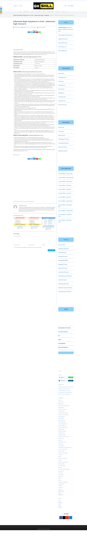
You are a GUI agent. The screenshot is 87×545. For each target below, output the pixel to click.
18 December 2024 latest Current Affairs (64, 390)
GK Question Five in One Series (62, 436)
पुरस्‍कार (59, 339)
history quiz (60, 443)
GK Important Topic (61, 434)
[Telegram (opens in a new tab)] (73, 5)
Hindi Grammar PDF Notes (64, 291)
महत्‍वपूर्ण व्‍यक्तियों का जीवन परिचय (64, 328)
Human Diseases (60, 445)
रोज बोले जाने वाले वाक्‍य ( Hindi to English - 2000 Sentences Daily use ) (65, 29)
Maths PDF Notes (62, 280)
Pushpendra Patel (18, 27)
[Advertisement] (34, 42)
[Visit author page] (15, 206)
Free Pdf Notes (60, 502)
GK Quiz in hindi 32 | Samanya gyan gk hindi (20, 226)
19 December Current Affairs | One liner (64, 388)
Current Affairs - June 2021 (64, 193)
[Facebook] (29, 32)
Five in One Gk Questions (62, 423)
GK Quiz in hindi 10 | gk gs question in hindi (34, 226)
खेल (59, 335)
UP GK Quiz (61, 131)
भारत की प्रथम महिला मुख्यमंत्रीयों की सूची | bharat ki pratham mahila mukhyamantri (48, 227)
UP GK (59, 485)
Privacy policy (60, 507)
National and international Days (63, 469)
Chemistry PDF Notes (63, 272)
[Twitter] (31, 32)
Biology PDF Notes (62, 264)
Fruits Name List (62, 46)
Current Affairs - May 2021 (64, 189)
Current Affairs (60, 411)
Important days (60, 451)
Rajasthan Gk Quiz (62, 151)
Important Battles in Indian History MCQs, (64, 447)
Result (59, 478)
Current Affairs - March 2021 (65, 181)
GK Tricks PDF (61, 244)
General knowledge (41, 27)
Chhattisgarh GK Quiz (63, 139)
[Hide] (0, 14)
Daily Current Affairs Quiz (62, 412)
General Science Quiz (61, 431)
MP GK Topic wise (61, 465)
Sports (59, 480)
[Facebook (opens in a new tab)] (65, 5)
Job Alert (59, 454)
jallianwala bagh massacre (30, 201)
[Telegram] (1, 11)
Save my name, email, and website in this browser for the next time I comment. (28, 247)
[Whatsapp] (39, 32)
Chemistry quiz (60, 407)
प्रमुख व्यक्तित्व (60, 494)
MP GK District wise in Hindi (62, 462)
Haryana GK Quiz (62, 147)
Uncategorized (60, 483)
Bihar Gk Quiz (61, 135)
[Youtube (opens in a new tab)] (71, 5)
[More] (1, 13)
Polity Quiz (61, 81)
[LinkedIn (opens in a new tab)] (70, 5)
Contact (59, 501)
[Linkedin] (34, 32)
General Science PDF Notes (65, 276)
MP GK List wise (60, 463)
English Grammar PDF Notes (65, 287)
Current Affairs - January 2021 (65, 173)
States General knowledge (62, 482)
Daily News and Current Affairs (62, 414)
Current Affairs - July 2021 (64, 197)
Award (59, 400)
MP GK (59, 460)
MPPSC (59, 467)
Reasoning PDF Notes (63, 283)
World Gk (59, 489)
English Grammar (60, 420)
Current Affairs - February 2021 (65, 177)
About (59, 500)
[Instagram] (64, 517)
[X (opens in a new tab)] (64, 5)
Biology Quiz (61, 93)
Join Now (71, 377)
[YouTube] (67, 517)
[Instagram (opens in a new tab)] (68, 5)
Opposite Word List (63, 39)
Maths (59, 456)
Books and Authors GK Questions (63, 405)
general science (60, 429)
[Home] (46, 15)
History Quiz (61, 73)
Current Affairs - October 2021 (65, 210)
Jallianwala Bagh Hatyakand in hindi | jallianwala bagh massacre (64, 15)
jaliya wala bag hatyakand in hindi (20, 201)
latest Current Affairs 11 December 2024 (64, 394)
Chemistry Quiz (62, 97)
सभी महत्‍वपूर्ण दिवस (61, 343)
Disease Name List (62, 43)
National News (60, 471)
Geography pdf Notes (63, 248)
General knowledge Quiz (62, 427)
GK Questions (60, 438)
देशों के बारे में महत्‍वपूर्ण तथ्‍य (63, 347)
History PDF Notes (62, 256)
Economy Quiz (61, 85)
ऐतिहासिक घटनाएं (60, 491)
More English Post (62, 50)
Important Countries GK (62, 449)
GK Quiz (59, 440)
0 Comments (34, 27)
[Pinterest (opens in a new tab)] (67, 5)
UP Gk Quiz (60, 487)
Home (59, 505)
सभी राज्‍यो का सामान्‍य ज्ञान (63, 331)
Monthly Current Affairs (61, 458)
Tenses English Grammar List (65, 35)
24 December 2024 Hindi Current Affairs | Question (66, 386)
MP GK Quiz (61, 127)
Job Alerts (59, 506)
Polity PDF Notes (62, 252)
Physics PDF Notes (62, 268)
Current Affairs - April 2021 (64, 185)
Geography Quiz (62, 77)
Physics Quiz (61, 89)
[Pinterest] (37, 32)
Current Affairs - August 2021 (65, 201)
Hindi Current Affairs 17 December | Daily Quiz (65, 392)
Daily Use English (60, 416)
